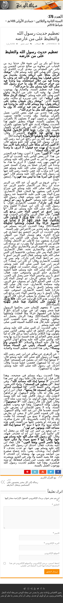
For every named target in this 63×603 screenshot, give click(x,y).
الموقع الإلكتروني (51, 553)
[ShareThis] (31, 589)
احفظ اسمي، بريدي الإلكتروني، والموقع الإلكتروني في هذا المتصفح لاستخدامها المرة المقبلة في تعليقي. (34, 564)
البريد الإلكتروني (51, 543)
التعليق (55, 504)
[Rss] (44, 589)
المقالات (38, 44)
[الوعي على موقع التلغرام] (24, 589)
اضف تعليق (25, 44)
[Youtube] (34, 589)
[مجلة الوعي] (31, 5)
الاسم (56, 533)
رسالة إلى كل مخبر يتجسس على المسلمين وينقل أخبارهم (22, 482)
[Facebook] (41, 589)
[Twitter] (38, 589)
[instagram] (28, 589)
